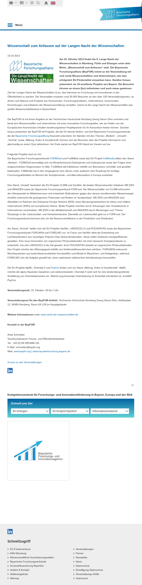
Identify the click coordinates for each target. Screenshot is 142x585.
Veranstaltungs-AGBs (87, 574)
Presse (79, 553)
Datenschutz (83, 565)
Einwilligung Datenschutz (89, 570)
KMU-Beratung (18, 553)
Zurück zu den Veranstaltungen (24, 362)
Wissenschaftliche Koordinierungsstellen (32, 557)
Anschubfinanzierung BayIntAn (27, 565)
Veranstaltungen (85, 549)
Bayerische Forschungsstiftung (32, 135)
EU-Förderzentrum (20, 549)
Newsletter (81, 557)
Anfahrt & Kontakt (19, 570)
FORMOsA (56, 158)
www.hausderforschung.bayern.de (51, 351)
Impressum (82, 578)
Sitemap (14, 578)
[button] (70, 370)
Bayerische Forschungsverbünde (28, 561)
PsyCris (55, 267)
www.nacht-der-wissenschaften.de (59, 314)
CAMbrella (108, 158)
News (79, 561)
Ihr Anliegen (20, 411)
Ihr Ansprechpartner (65, 411)
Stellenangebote (19, 574)
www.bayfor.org (22, 351)
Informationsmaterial (104, 411)
